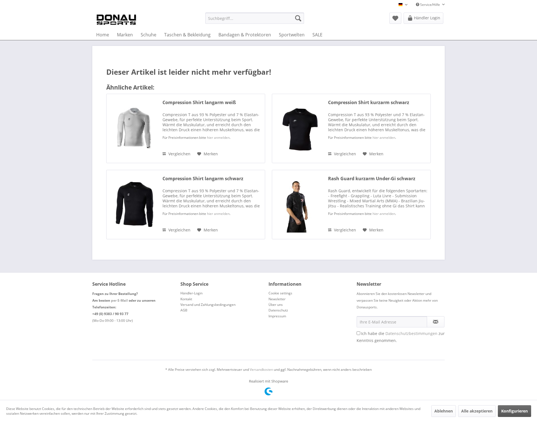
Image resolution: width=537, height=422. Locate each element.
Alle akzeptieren (477, 411)
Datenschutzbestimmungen (411, 333)
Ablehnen (443, 411)
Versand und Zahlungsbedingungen (207, 304)
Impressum (277, 316)
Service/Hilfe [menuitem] (430, 4)
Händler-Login (191, 293)
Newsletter (277, 299)
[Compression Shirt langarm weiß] (133, 128)
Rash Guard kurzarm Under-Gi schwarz (371, 179)
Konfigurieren (514, 411)
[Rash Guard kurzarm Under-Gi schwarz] (298, 204)
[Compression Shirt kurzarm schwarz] (298, 128)
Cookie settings (280, 293)
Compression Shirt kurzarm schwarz (368, 103)
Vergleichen (178, 153)
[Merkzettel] (395, 18)
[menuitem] (254, 18)
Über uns (275, 304)
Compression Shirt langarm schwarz (202, 179)
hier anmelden (218, 137)
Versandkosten (261, 369)
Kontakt (186, 299)
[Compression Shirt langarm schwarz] (133, 204)
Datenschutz (278, 310)
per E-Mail (119, 300)
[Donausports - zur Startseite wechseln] (116, 20)
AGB (183, 310)
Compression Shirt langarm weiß (199, 103)
